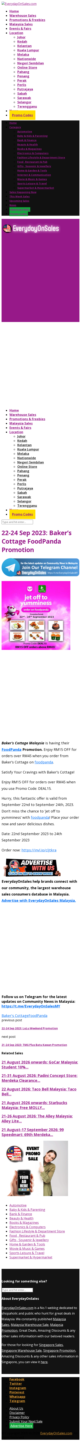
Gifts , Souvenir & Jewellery (34, 166)
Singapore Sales (51, 1345)
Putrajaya (25, 89)
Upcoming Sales (19, 201)
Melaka (23, 54)
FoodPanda (11, 749)
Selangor (24, 102)
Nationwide (26, 59)
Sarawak (24, 98)
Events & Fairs (20, 28)
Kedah (22, 41)
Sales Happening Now (22, 192)
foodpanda (44, 762)
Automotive (24, 131)
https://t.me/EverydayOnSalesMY (31, 1006)
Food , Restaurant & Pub (32, 162)
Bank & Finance (27, 140)
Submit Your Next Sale (25, 1421)
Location (16, 33)
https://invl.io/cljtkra (38, 850)
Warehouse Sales (22, 15)
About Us (16, 1408)
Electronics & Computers (33, 153)
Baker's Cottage (15, 1015)
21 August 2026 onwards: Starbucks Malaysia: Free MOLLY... (34, 1105)
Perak (22, 80)
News (12, 205)
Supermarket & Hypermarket (35, 188)
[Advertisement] (40, 279)
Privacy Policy (19, 1417)
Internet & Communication (34, 175)
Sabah (22, 93)
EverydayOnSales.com (17, 1308)
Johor (21, 37)
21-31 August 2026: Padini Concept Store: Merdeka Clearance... (39, 1078)
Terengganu (27, 106)
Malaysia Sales (21, 24)
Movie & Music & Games (32, 179)
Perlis (21, 85)
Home (14, 11)
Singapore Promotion (59, 1350)
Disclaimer (17, 1413)
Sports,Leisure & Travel (32, 183)
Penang (23, 76)
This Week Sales (19, 196)
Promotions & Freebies (27, 20)
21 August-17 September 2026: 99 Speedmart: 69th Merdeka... (33, 1132)
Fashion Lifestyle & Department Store (41, 157)
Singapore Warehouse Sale (22, 1350)
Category (15, 127)
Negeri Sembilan (30, 63)
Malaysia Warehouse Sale (30, 1325)
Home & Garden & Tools (32, 170)
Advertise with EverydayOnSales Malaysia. (39, 900)
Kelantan (24, 46)
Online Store (27, 67)
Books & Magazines (29, 149)
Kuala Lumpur (28, 50)
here (44, 1362)
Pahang (23, 72)
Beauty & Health (27, 144)
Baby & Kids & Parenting (32, 136)
